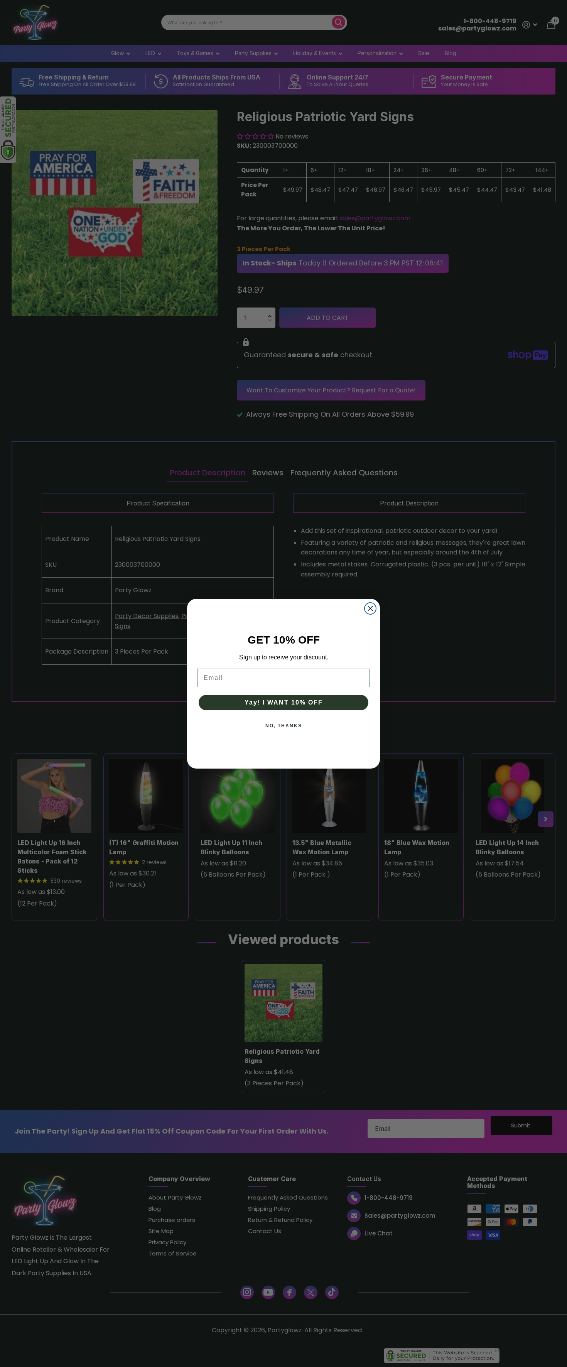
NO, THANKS (283, 725)
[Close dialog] (370, 608)
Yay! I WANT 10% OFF (284, 702)
